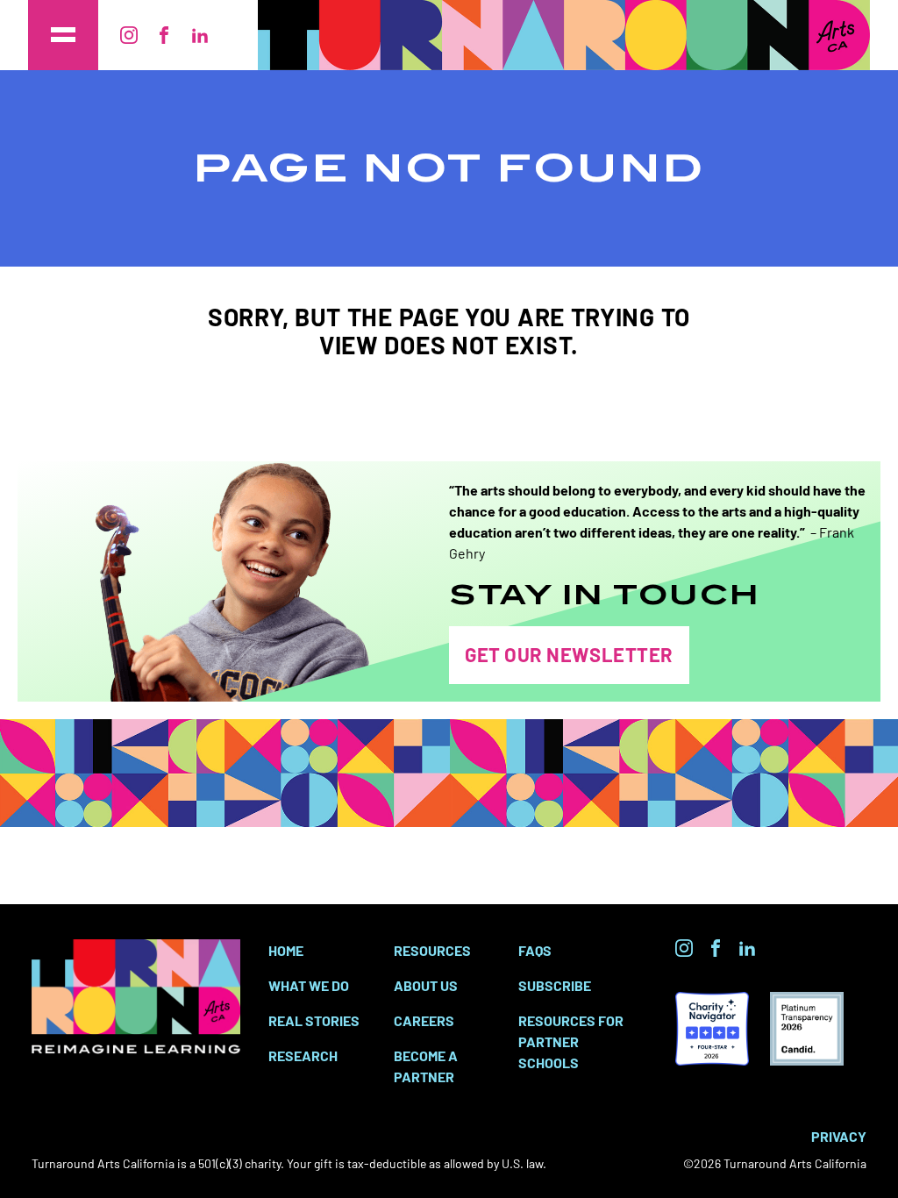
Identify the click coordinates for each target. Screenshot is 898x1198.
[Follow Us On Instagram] (129, 35)
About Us (426, 985)
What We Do (308, 985)
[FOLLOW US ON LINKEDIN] (747, 948)
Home (285, 949)
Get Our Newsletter (569, 654)
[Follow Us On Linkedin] (200, 35)
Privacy (838, 1135)
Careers (424, 1020)
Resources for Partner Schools (571, 1041)
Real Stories (314, 1020)
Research (303, 1055)
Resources (432, 949)
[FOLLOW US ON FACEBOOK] (715, 948)
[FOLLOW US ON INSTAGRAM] (684, 948)
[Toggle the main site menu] (63, 35)
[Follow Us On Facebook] (164, 35)
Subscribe (554, 985)
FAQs (535, 949)
